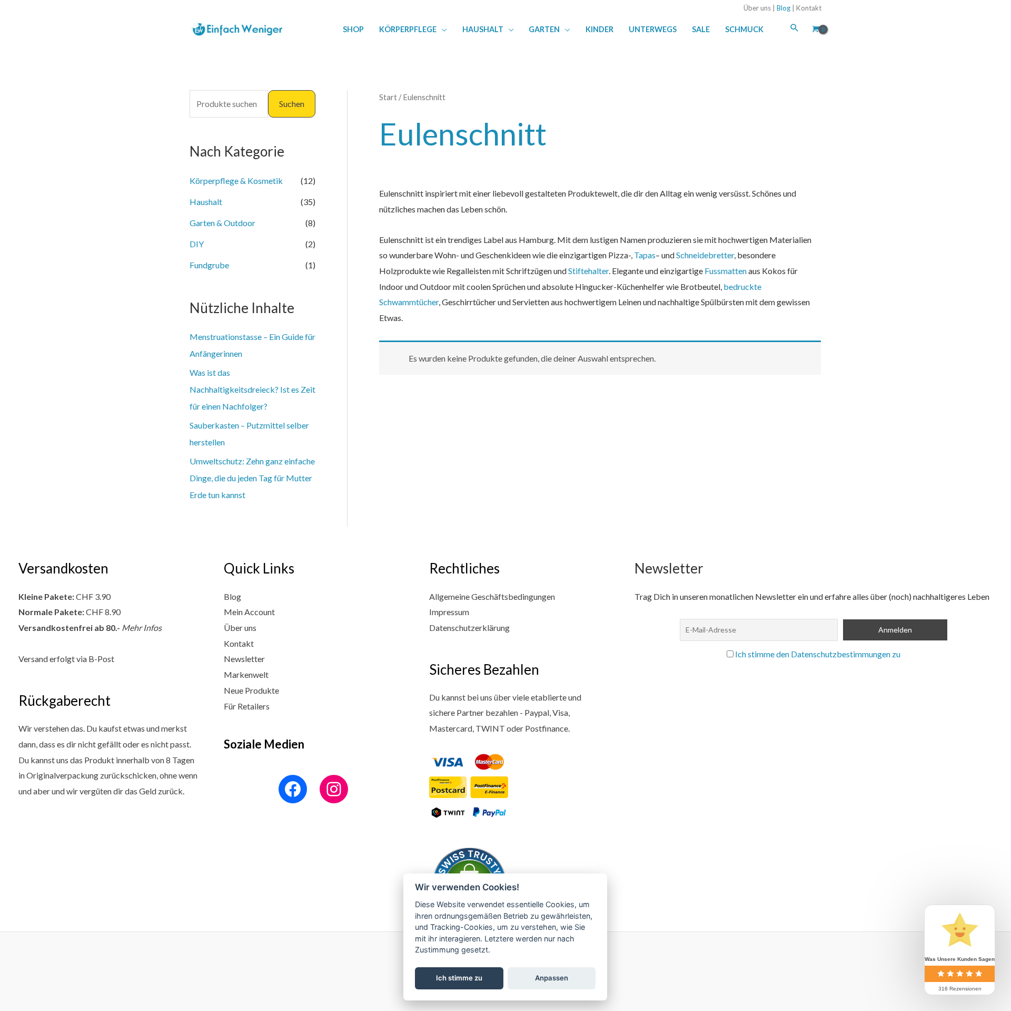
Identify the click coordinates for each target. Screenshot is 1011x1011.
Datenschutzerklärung (469, 628)
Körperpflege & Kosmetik (236, 181)
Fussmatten (726, 271)
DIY (197, 244)
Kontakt (808, 8)
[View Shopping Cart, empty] (814, 29)
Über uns (757, 8)
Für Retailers (247, 706)
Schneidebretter (705, 255)
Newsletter (244, 659)
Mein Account (249, 612)
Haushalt (206, 202)
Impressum (449, 612)
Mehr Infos (142, 628)
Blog (783, 8)
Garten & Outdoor (222, 223)
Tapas (645, 255)
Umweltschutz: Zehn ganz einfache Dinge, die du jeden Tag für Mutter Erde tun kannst (252, 478)
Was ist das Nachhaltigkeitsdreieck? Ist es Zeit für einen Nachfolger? (252, 389)
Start (388, 97)
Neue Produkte (251, 690)
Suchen (291, 104)
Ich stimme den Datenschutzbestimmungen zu (817, 654)
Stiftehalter (588, 271)
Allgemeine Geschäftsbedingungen (492, 596)
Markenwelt (246, 674)
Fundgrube (209, 265)
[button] (442, 29)
